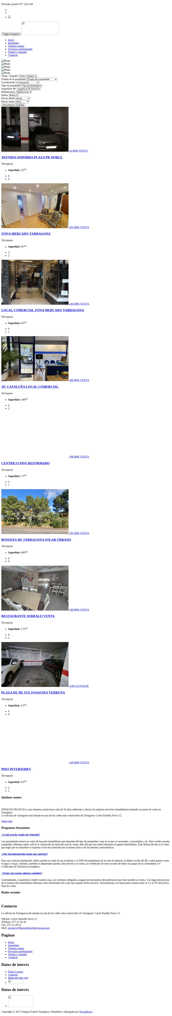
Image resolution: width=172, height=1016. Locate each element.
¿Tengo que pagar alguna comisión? (21, 873)
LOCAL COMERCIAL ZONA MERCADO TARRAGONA (42, 310)
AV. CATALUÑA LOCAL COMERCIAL (30, 386)
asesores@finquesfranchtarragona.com (29, 928)
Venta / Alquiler (9, 75)
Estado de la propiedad (13, 79)
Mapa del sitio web (18, 977)
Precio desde (8, 98)
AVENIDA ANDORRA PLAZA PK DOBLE (31, 157)
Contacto (13, 55)
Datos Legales (15, 971)
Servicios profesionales (20, 49)
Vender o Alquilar (17, 52)
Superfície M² (8, 88)
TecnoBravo (85, 1011)
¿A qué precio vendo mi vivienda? (20, 834)
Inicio (11, 40)
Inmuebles (13, 43)
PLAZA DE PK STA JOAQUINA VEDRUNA (33, 692)
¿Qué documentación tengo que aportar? (24, 854)
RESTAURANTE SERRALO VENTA (28, 616)
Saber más (6, 821)
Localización (8, 82)
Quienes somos (16, 46)
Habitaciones (8, 91)
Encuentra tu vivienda (13, 105)
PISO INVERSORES (16, 769)
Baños (4, 95)
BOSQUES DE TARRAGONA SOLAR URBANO (36, 539)
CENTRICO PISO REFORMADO (25, 463)
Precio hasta (7, 101)
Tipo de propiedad (11, 85)
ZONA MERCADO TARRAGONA (26, 233)
